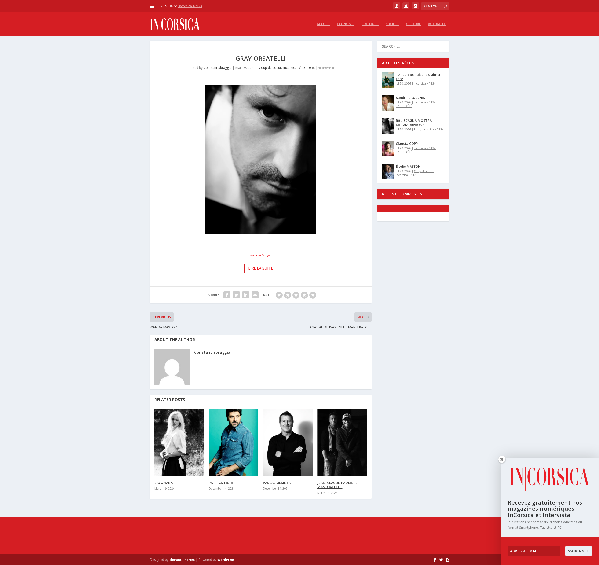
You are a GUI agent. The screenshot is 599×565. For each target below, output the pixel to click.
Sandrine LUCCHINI (411, 97)
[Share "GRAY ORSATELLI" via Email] (255, 295)
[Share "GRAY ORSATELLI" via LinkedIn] (245, 295)
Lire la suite (260, 268)
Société (392, 24)
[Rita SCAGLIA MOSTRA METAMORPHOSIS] (388, 126)
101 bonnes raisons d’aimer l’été (418, 76)
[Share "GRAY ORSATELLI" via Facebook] (227, 295)
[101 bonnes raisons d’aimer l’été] (388, 80)
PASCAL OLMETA (277, 482)
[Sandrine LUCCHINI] (388, 103)
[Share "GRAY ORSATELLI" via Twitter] (236, 295)
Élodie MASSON (408, 166)
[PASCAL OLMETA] (288, 442)
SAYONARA (163, 482)
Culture (413, 24)
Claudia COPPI (407, 143)
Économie (345, 24)
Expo (417, 129)
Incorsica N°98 (294, 67)
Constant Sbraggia (217, 67)
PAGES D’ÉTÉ (404, 106)
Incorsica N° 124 (425, 83)
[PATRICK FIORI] (233, 442)
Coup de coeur (270, 67)
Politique (370, 24)
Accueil (323, 24)
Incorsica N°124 (190, 6)
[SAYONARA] (179, 442)
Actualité (437, 24)
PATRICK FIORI (221, 482)
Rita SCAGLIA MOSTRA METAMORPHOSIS (414, 122)
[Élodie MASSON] (388, 171)
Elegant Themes (182, 560)
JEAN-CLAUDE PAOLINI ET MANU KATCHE (338, 484)
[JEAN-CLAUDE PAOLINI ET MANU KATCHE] (342, 442)
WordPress (225, 560)
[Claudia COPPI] (388, 148)
